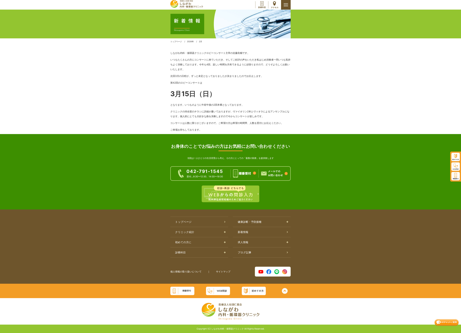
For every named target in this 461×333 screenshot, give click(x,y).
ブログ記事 (244, 252)
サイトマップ (223, 271)
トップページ (183, 221)
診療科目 (180, 252)
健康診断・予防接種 (249, 221)
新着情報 (243, 232)
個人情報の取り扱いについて (186, 271)
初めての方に (183, 242)
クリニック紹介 (184, 232)
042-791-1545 (204, 173)
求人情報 (243, 242)
